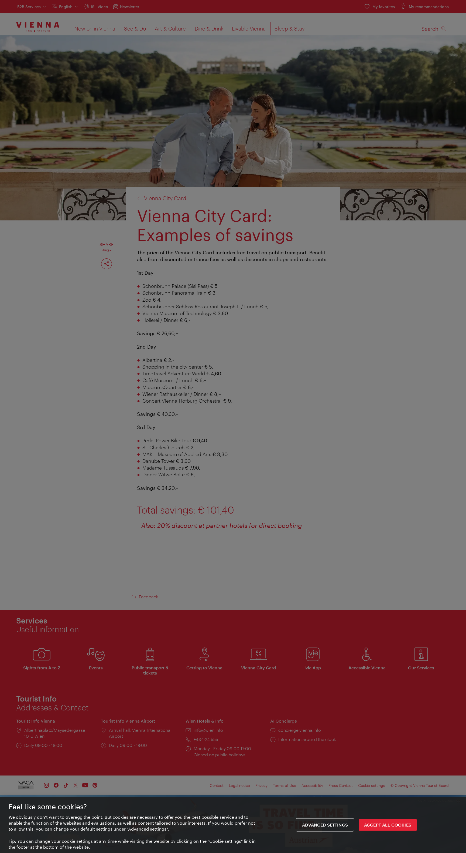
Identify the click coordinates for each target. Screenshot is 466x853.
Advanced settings (325, 825)
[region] (233, 825)
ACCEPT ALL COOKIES (387, 825)
